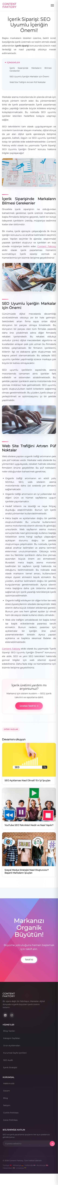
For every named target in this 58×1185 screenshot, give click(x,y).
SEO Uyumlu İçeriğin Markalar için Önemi (29, 76)
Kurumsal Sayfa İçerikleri (15, 1053)
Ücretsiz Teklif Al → (29, 706)
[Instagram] (11, 1015)
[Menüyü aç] (52, 5)
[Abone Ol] (52, 1143)
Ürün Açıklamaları (11, 1045)
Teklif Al (29, 959)
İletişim (6, 1105)
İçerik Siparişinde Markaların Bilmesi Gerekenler (31, 69)
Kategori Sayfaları (11, 1038)
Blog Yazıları (9, 1031)
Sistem (6, 1091)
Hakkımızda (8, 1083)
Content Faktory (46, 246)
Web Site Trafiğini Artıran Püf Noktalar (28, 82)
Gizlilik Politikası (11, 1112)
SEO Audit (8, 1060)
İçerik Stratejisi (10, 1067)
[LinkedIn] (5, 1015)
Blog (5, 1098)
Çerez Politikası (10, 1120)
